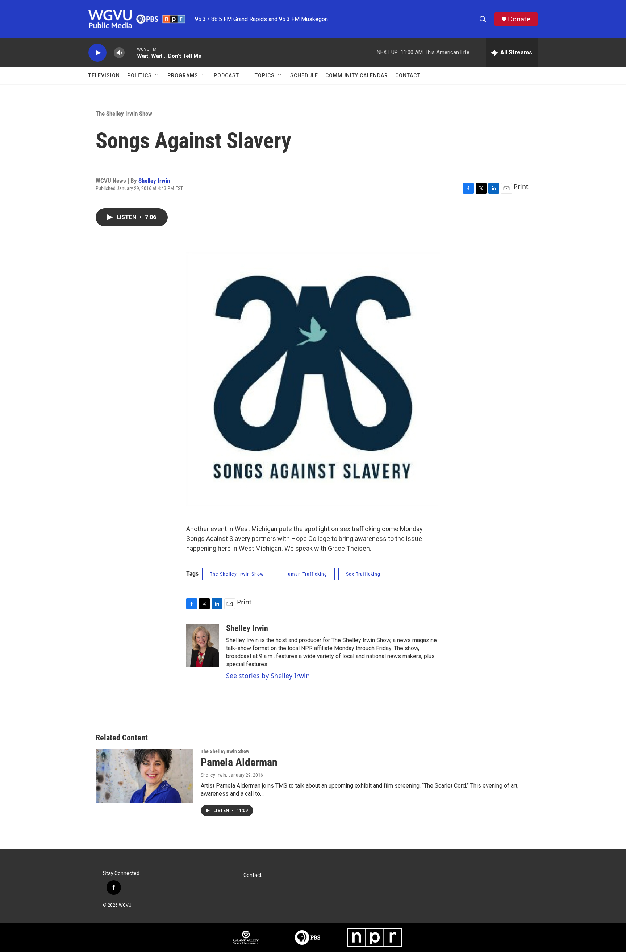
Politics (139, 75)
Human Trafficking (305, 574)
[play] (97, 53)
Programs (182, 75)
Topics (265, 75)
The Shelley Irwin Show (124, 113)
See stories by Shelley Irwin (268, 675)
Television (104, 75)
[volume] (119, 53)
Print (521, 186)
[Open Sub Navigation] (157, 75)
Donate (519, 19)
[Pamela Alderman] (144, 776)
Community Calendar (356, 75)
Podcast (226, 75)
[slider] (131, 52)
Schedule (304, 75)
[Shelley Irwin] (202, 645)
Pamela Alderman (239, 762)
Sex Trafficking (363, 574)
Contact (407, 75)
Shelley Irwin (154, 180)
